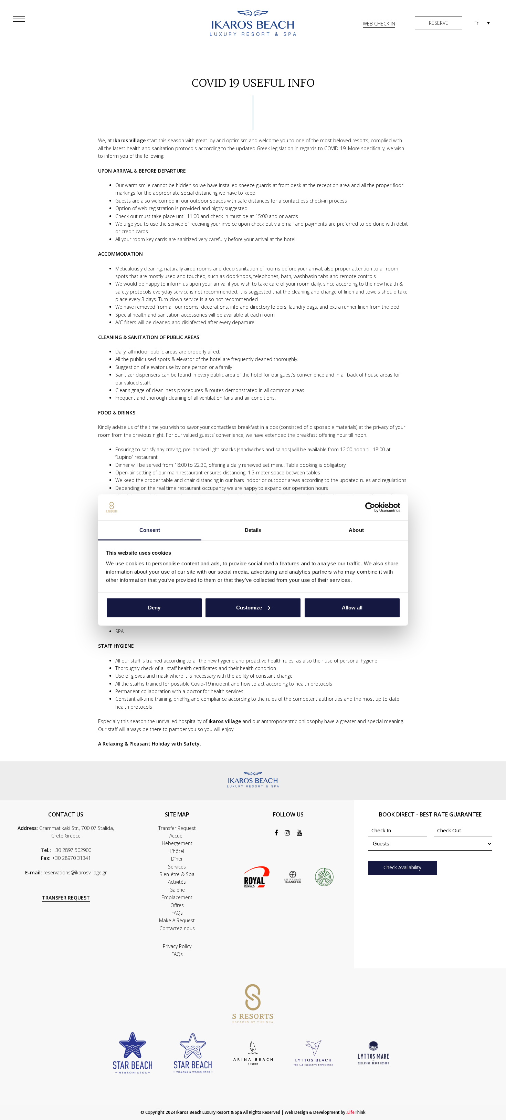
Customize (249, 607)
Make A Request (177, 920)
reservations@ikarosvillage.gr (75, 872)
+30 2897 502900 (71, 850)
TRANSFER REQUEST (66, 897)
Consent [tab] (149, 530)
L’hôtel (177, 851)
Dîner (177, 858)
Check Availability (402, 867)
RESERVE (438, 23)
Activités (177, 881)
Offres (177, 905)
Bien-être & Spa (176, 874)
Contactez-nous (177, 928)
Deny (154, 607)
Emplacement (176, 897)
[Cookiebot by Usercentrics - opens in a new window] (370, 507)
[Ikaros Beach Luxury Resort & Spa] (253, 22)
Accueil (177, 835)
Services (177, 866)
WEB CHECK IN (379, 23)
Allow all (352, 607)
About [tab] (356, 530)
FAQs (177, 913)
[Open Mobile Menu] (21, 19)
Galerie (177, 889)
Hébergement (177, 843)
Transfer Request (177, 828)
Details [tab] (253, 530)
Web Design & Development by (325, 1112)
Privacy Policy (177, 946)
